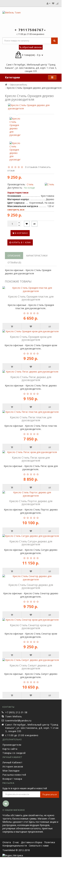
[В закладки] (27, 224)
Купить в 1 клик (21, 242)
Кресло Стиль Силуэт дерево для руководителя (31, 667)
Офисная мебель (18, 84)
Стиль (30, 184)
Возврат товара (12, 778)
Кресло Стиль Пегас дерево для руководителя (30, 378)
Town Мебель (13, 716)
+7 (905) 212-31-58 (16, 712)
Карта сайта (9, 748)
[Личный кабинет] (48, 3)
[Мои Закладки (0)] (53, 3)
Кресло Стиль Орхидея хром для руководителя (31, 338)
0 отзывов (30, 167)
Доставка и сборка (31, 842)
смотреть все (15, 209)
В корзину (21, 233)
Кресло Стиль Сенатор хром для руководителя (31, 626)
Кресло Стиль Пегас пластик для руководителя (31, 419)
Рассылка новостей (14, 774)
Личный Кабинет (12, 762)
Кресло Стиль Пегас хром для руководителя (31, 459)
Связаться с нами (39, 845)
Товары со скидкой (13, 752)
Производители (11, 744)
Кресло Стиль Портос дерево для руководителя (30, 502)
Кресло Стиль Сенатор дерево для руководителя (31, 586)
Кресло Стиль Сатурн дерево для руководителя (31, 543)
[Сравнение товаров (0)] (57, 3)
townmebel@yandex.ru (18, 720)
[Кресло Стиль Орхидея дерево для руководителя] (30, 107)
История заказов (12, 766)
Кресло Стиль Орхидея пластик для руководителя (30, 298)
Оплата (6, 842)
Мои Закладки (10, 770)
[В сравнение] (34, 224)
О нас (16, 842)
